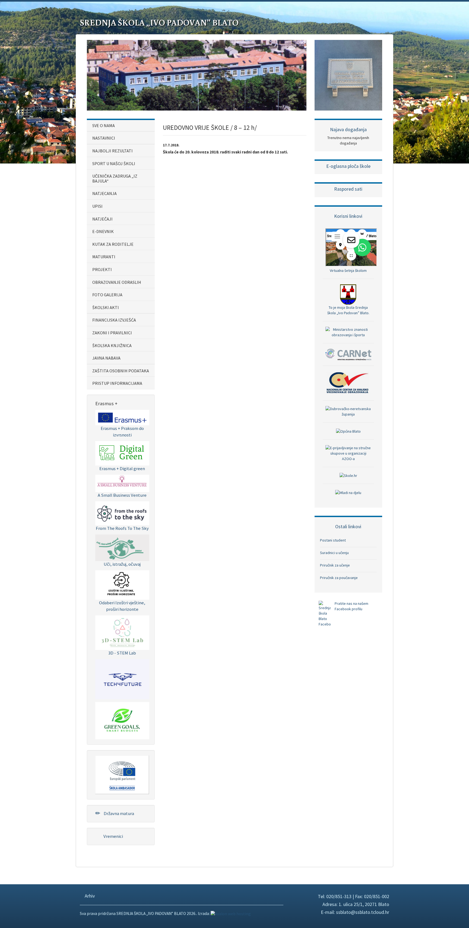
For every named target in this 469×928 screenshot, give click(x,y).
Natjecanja (104, 193)
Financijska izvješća (114, 320)
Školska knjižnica (112, 345)
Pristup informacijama (117, 383)
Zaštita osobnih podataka (120, 370)
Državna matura (118, 813)
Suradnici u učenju (334, 552)
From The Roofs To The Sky (122, 528)
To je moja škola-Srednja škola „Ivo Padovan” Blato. (348, 310)
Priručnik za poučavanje (339, 577)
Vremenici (113, 836)
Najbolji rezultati (112, 150)
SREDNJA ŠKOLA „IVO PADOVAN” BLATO (159, 22)
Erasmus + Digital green (122, 468)
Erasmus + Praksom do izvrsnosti (122, 431)
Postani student (333, 540)
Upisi (97, 206)
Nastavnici (103, 138)
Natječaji (102, 219)
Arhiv (89, 896)
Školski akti (105, 307)
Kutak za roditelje (113, 244)
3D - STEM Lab (122, 653)
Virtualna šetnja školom (348, 270)
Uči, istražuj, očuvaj (122, 564)
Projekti (102, 269)
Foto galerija (107, 294)
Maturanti (103, 256)
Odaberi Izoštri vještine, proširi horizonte (122, 606)
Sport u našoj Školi (113, 163)
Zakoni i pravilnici (112, 332)
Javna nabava (106, 358)
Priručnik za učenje (335, 565)
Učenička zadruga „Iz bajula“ (114, 178)
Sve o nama (103, 125)
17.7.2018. (171, 145)
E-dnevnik (103, 231)
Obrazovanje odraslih (116, 282)
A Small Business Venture (122, 495)
